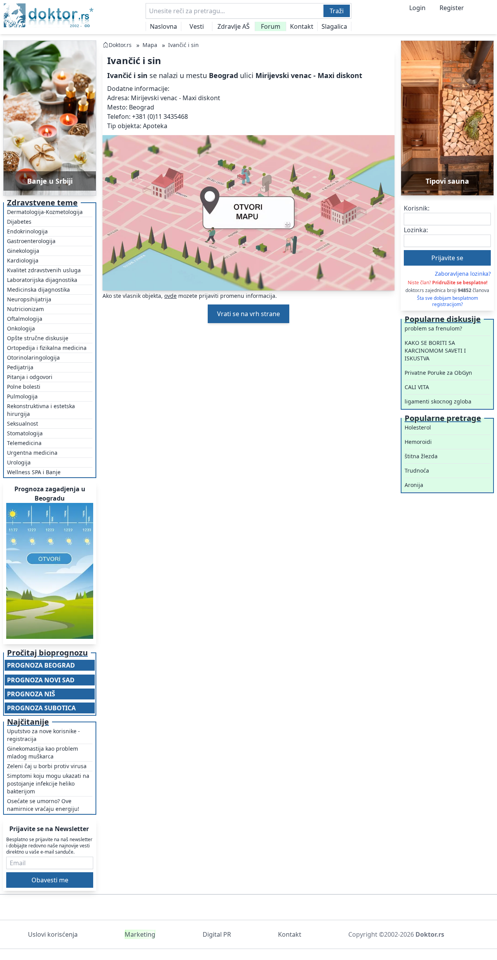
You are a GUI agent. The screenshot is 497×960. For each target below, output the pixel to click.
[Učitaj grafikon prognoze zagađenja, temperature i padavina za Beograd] (49, 571)
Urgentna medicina (32, 452)
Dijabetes (19, 221)
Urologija (19, 462)
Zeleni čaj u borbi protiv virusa (47, 766)
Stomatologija (25, 433)
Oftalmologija (24, 318)
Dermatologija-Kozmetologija (45, 212)
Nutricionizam (25, 309)
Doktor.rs (120, 45)
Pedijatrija (20, 367)
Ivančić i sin (183, 45)
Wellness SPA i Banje (34, 472)
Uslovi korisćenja (53, 934)
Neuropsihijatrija (29, 299)
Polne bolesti (23, 386)
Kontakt (301, 26)
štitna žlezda (421, 456)
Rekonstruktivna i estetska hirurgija (41, 409)
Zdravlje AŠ (233, 26)
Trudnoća (417, 470)
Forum (270, 26)
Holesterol (418, 427)
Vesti (196, 26)
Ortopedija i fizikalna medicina (47, 347)
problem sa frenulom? (433, 328)
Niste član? (447, 282)
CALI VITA (417, 387)
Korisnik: (416, 208)
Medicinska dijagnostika (38, 289)
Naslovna (163, 26)
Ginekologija (23, 250)
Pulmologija (22, 396)
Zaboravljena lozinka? (463, 273)
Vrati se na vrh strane (248, 314)
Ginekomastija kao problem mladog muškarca (42, 752)
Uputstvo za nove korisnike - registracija (43, 735)
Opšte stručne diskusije (37, 338)
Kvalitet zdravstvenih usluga (44, 270)
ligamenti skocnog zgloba (438, 401)
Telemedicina (24, 443)
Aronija (414, 485)
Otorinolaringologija (33, 357)
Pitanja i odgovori (29, 377)
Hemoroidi (418, 441)
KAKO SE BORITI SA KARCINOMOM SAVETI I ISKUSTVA (435, 350)
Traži (337, 11)
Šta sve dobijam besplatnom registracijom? (447, 301)
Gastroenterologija (31, 241)
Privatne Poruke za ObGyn (438, 372)
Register (452, 7)
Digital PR (217, 934)
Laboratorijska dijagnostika (42, 279)
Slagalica (334, 26)
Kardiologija (22, 260)
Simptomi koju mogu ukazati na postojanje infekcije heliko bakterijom (48, 783)
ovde (170, 295)
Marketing (140, 934)
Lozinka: (416, 230)
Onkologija (21, 328)
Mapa (149, 45)
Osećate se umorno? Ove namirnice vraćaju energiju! (43, 804)
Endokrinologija (27, 231)
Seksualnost (22, 423)
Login (417, 7)
